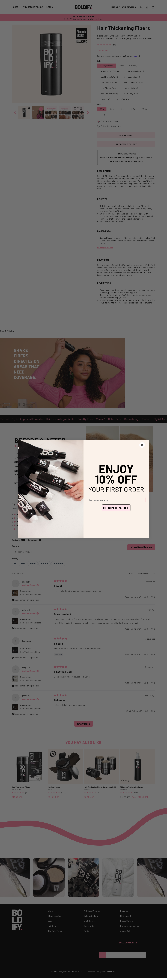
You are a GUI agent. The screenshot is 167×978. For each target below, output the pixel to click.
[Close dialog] (142, 445)
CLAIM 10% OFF (116, 507)
